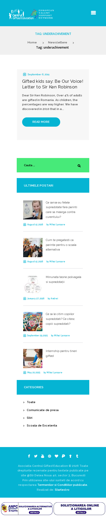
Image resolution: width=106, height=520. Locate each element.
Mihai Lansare (57, 224)
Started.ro (61, 489)
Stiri (29, 418)
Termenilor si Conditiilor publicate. (62, 485)
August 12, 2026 (35, 224)
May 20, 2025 (33, 372)
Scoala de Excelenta (42, 425)
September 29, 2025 (37, 335)
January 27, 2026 (35, 298)
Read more (41, 122)
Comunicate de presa (43, 410)
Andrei (54, 298)
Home (32, 42)
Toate (31, 402)
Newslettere (57, 42)
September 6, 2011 (38, 74)
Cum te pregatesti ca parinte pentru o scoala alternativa (61, 244)
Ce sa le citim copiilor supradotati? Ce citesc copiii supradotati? (60, 318)
